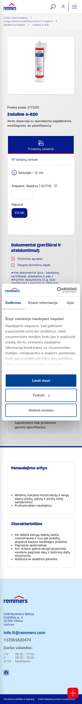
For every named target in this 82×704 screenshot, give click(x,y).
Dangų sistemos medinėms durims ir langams (28, 21)
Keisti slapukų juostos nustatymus (56, 699)
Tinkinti (38, 395)
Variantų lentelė (26, 159)
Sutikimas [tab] (13, 302)
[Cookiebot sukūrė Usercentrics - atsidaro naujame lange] (58, 290)
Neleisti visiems (41, 410)
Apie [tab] (70, 302)
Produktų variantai (41, 149)
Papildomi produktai (14, 25)
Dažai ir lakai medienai (16, 18)
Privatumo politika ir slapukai (19, 699)
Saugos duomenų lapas (33, 265)
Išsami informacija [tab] (42, 302)
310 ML (19, 212)
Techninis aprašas (30, 259)
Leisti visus (41, 380)
